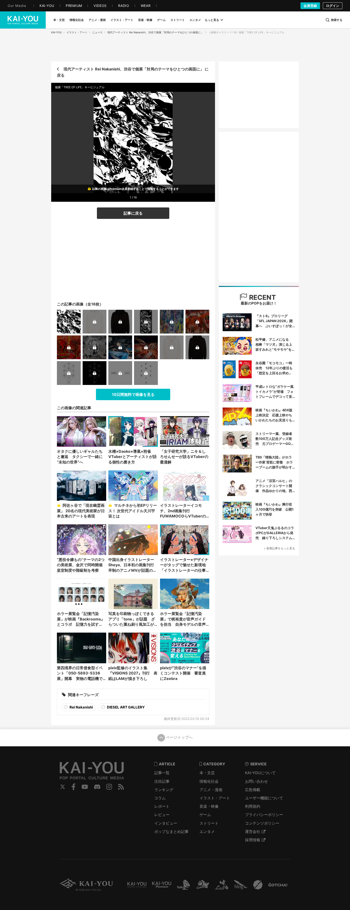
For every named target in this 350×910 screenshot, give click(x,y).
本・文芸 (207, 772)
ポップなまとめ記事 (171, 831)
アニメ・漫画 (211, 789)
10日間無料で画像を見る (133, 394)
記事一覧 (162, 772)
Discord (97, 786)
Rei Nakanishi (81, 707)
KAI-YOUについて (260, 772)
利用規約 (252, 806)
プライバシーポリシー (264, 814)
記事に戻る (133, 213)
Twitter (62, 786)
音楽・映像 (209, 806)
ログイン (332, 6)
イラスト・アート (76, 32)
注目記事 (162, 781)
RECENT (261, 297)
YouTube (84, 786)
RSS (121, 786)
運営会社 (252, 831)
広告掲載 (252, 789)
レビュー (162, 814)
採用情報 (252, 839)
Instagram (109, 786)
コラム (160, 798)
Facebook (73, 786)
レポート (162, 806)
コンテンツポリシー (262, 823)
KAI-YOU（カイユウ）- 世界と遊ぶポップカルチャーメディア (23, 20)
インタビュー (165, 823)
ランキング (163, 789)
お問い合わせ (256, 781)
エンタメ (207, 831)
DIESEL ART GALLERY (125, 707)
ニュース (97, 32)
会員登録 (310, 6)
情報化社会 (209, 781)
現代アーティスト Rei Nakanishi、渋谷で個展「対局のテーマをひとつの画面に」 (155, 32)
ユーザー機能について (264, 798)
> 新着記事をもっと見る (279, 548)
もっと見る (212, 20)
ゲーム (205, 814)
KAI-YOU (56, 32)
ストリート (209, 823)
